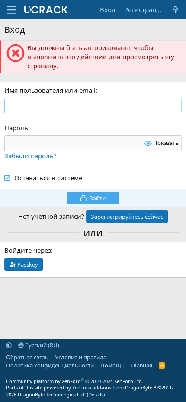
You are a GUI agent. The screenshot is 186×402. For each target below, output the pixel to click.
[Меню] (12, 10)
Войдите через (27, 250)
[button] (8, 345)
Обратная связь (27, 357)
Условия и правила (80, 357)
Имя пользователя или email (50, 90)
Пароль (16, 127)
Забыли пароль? (30, 155)
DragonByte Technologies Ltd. (52, 394)
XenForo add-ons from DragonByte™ (114, 387)
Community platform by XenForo (74, 381)
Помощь (112, 365)
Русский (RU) (41, 345)
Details (95, 394)
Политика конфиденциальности (50, 365)
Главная (141, 365)
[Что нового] (175, 10)
